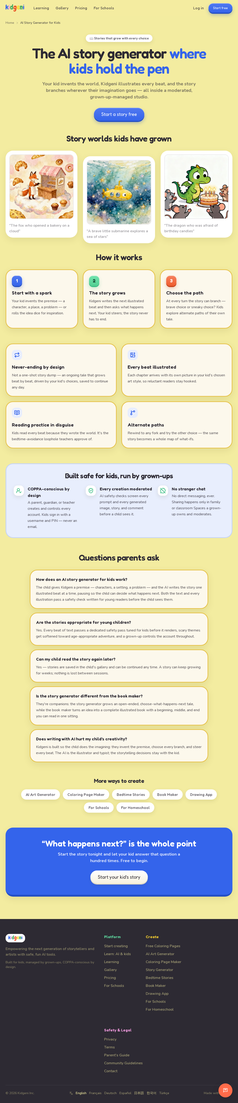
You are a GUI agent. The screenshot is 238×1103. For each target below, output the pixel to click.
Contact (110, 1071)
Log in (198, 8)
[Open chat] (225, 1090)
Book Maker (167, 794)
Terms (109, 1047)
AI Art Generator (40, 794)
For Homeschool (135, 807)
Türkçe (164, 1093)
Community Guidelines (123, 1063)
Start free (220, 8)
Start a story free (119, 114)
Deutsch (110, 1093)
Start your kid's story (119, 877)
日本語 (139, 1093)
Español (125, 1093)
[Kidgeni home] (15, 8)
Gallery (62, 8)
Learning (41, 8)
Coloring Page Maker (86, 794)
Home (10, 23)
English (81, 1093)
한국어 (151, 1093)
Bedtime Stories (131, 794)
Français (95, 1093)
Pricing (81, 8)
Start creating (116, 946)
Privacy (110, 1039)
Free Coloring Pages (163, 946)
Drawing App (201, 794)
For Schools (104, 8)
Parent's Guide (116, 1055)
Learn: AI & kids (117, 954)
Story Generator (159, 969)
